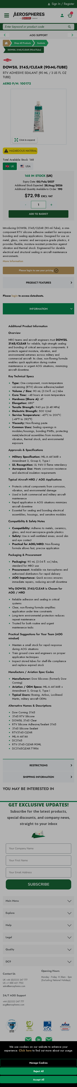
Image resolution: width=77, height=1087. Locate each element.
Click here (25, 1050)
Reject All (38, 1071)
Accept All (38, 1079)
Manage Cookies (38, 1063)
